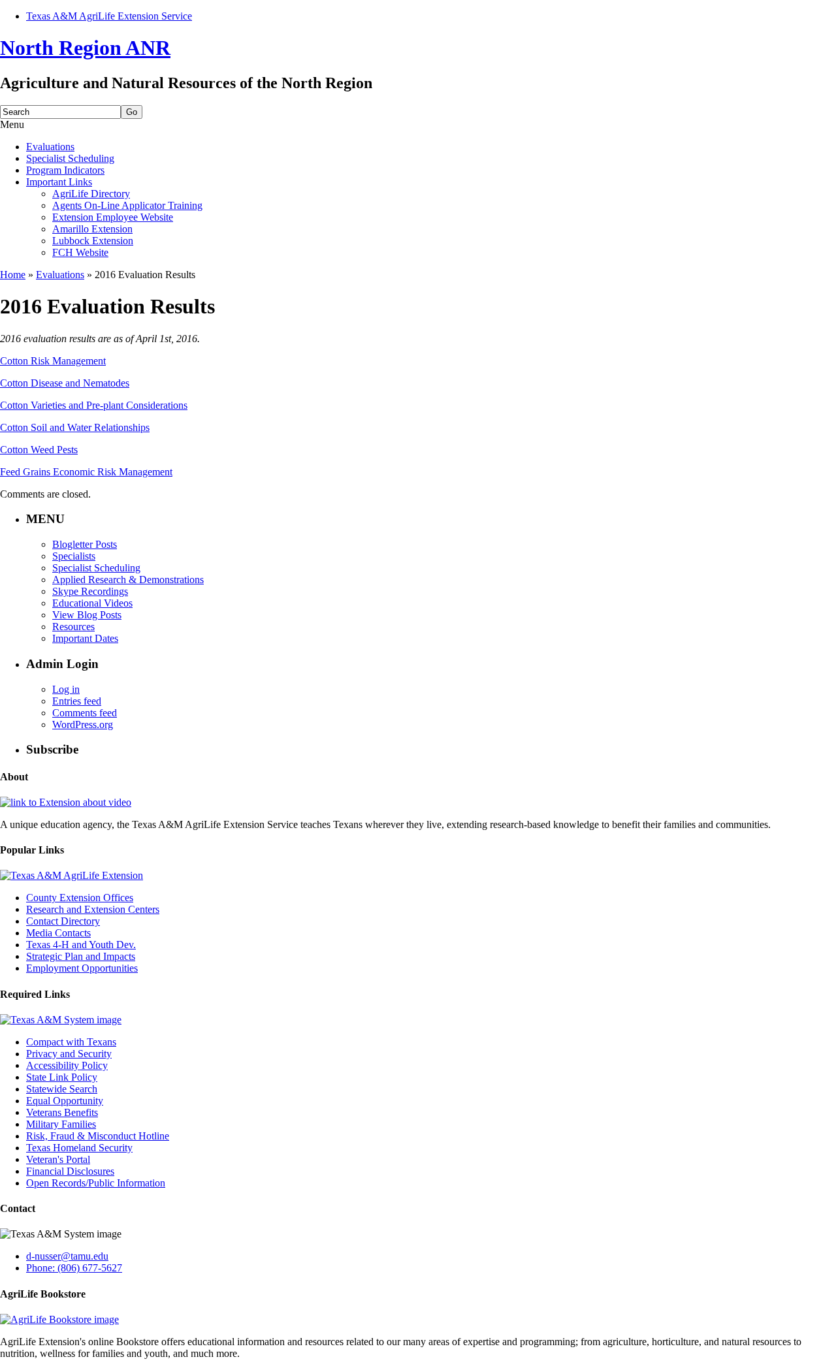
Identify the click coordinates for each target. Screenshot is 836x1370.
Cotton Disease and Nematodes (64, 383)
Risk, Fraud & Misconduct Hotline (97, 1135)
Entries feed (76, 701)
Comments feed (84, 712)
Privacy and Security (69, 1053)
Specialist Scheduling (70, 158)
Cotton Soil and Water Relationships (75, 427)
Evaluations (50, 146)
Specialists (73, 556)
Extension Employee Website (112, 217)
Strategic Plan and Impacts (80, 956)
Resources (73, 626)
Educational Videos (92, 603)
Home (12, 274)
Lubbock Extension (92, 240)
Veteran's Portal (58, 1159)
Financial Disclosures (70, 1171)
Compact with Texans (71, 1041)
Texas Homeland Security (79, 1147)
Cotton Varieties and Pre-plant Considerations (93, 405)
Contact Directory (63, 921)
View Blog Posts (86, 614)
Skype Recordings (90, 591)
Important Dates (85, 638)
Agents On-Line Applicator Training (127, 205)
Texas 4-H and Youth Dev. (81, 944)
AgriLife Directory (91, 193)
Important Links (59, 181)
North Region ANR (85, 47)
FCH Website (80, 252)
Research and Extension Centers (92, 909)
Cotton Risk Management (53, 360)
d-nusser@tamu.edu (67, 1256)
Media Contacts (58, 932)
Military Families (61, 1124)
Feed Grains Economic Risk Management (86, 471)
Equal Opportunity (64, 1100)
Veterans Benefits (62, 1112)
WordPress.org (82, 724)
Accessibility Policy (67, 1065)
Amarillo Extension (92, 228)
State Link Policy (61, 1077)
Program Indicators (65, 170)
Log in (66, 689)
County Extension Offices (79, 897)
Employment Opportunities (82, 968)
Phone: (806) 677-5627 (74, 1267)
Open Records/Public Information (95, 1182)
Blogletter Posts (84, 544)
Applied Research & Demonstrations (128, 579)
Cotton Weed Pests (39, 449)
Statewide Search (61, 1088)
